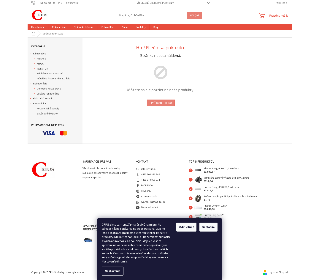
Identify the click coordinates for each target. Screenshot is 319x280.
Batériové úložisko (47, 114)
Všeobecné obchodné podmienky (155, 3)
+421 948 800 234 (150, 180)
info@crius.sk (148, 169)
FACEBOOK (147, 185)
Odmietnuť (186, 227)
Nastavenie (112, 271)
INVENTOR (42, 69)
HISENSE (41, 59)
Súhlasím (208, 227)
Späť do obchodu (161, 102)
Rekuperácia (40, 84)
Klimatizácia (39, 54)
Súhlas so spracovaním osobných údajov (105, 173)
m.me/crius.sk (149, 196)
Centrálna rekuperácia (49, 89)
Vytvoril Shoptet (279, 272)
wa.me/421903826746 (153, 202)
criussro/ (146, 191)
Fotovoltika (39, 104)
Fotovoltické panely (48, 109)
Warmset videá (149, 207)
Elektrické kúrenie (43, 98)
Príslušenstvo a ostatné (50, 73)
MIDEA (40, 64)
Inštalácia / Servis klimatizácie (53, 79)
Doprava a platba (91, 178)
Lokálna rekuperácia (48, 94)
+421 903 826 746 (150, 174)
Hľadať (194, 15)
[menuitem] (38, 27)
